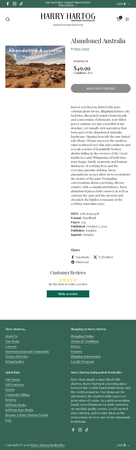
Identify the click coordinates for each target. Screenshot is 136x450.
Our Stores (12, 379)
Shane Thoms (81, 49)
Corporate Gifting (17, 394)
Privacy (76, 346)
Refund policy (14, 361)
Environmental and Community (27, 351)
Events (10, 389)
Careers (10, 346)
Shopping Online (82, 336)
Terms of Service (16, 356)
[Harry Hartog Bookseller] (68, 19)
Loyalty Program (82, 361)
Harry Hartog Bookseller (47, 445)
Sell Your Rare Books (19, 410)
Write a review (68, 294)
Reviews (10, 400)
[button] (7, 19)
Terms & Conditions (85, 341)
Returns (76, 351)
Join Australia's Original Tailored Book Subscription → (68, 4)
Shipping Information (86, 356)
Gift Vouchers (14, 384)
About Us (11, 336)
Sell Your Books (15, 405)
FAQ (8, 420)
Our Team (12, 341)
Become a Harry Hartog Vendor (27, 415)
